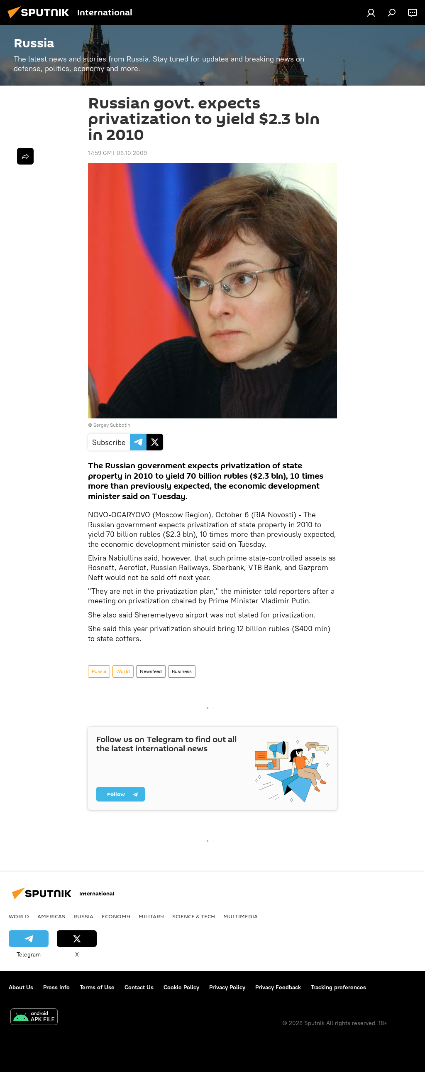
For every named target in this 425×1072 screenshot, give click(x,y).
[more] (25, 156)
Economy (116, 916)
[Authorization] (371, 12)
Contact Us (139, 987)
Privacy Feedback (278, 987)
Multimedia (240, 916)
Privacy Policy (227, 987)
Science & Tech (193, 916)
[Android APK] (34, 1017)
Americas (51, 916)
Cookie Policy (181, 987)
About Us (21, 987)
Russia (99, 671)
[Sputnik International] (40, 19)
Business (182, 671)
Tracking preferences (338, 987)
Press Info (56, 987)
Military (151, 916)
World (123, 671)
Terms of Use (97, 987)
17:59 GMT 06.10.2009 (117, 153)
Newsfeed (151, 671)
